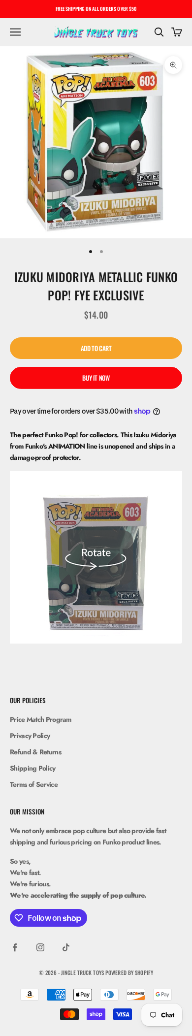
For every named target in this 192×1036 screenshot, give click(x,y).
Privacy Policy (30, 736)
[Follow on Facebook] (15, 947)
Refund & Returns (35, 752)
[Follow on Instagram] (40, 947)
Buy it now (95, 378)
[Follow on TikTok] (66, 947)
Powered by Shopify (129, 972)
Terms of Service (34, 784)
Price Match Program (40, 719)
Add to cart (96, 348)
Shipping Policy (33, 768)
